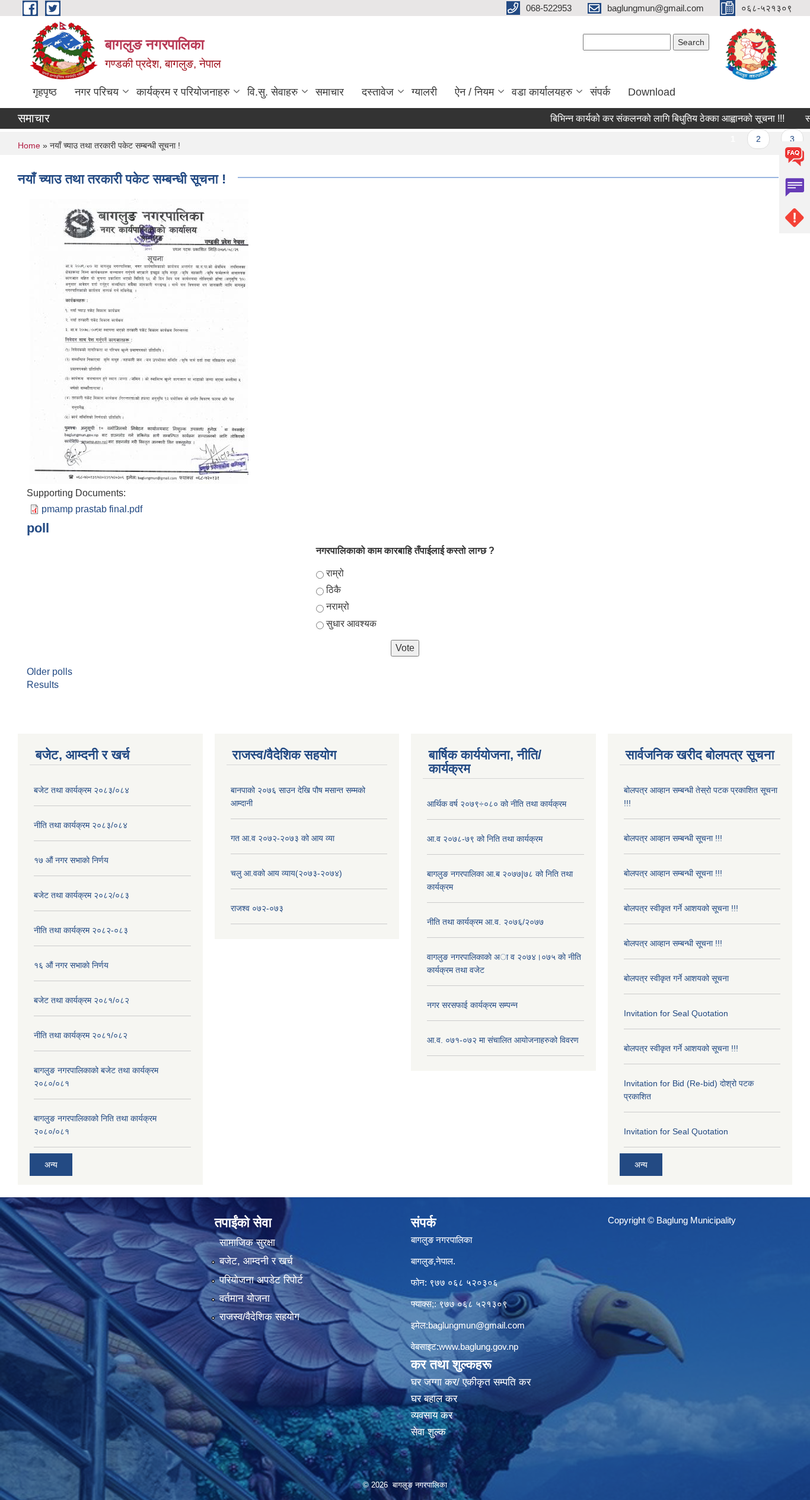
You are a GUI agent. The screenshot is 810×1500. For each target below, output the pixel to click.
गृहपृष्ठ (45, 92)
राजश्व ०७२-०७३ (257, 908)
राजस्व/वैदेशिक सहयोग (259, 1317)
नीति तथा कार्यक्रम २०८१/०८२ (80, 1035)
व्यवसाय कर (431, 1415)
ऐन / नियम (474, 92)
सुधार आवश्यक (351, 624)
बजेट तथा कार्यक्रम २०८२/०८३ (81, 895)
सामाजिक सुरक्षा (247, 1242)
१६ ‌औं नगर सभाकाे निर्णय (71, 965)
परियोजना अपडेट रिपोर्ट (261, 1280)
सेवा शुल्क (428, 1432)
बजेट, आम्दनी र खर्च (256, 1261)
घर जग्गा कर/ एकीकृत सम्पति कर (471, 1382)
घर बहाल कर (434, 1398)
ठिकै (333, 590)
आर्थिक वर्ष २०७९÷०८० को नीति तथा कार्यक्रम (496, 803)
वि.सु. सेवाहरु (272, 92)
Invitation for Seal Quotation (676, 1013)
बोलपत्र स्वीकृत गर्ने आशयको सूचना (676, 978)
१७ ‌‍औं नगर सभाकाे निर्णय (71, 860)
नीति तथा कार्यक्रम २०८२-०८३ (81, 930)
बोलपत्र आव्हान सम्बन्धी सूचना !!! (673, 838)
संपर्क (600, 92)
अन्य (51, 1164)
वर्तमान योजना (244, 1298)
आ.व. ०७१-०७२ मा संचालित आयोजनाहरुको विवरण (503, 1040)
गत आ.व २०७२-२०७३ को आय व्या (282, 838)
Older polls (49, 672)
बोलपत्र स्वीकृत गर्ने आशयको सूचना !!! (681, 908)
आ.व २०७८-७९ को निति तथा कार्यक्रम (485, 838)
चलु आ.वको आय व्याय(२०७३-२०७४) (286, 873)
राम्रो (335, 573)
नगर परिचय (97, 92)
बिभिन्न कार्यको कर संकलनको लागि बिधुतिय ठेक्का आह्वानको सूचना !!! (637, 118)
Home (29, 145)
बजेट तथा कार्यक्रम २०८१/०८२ (81, 1000)
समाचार (329, 92)
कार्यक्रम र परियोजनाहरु (182, 92)
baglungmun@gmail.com (476, 1325)
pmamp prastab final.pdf (92, 509)
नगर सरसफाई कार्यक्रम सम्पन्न (472, 1005)
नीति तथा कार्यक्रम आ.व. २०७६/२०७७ (485, 922)
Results (43, 685)
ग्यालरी (424, 92)
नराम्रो (337, 606)
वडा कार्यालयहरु (542, 92)
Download (651, 92)
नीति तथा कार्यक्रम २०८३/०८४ (80, 825)
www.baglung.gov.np (478, 1347)
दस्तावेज (378, 92)
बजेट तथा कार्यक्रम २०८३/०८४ (81, 790)
